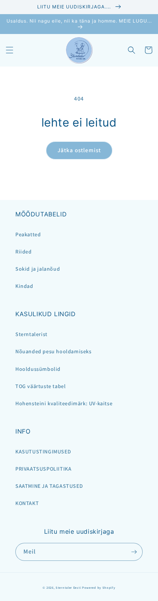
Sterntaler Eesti (68, 587)
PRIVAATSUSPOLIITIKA (43, 468)
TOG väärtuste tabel (40, 386)
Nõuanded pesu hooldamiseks (53, 351)
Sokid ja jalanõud (37, 268)
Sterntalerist (31, 334)
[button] (9, 50)
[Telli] (133, 552)
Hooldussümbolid (38, 368)
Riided (23, 251)
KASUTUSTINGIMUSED (43, 451)
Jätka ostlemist (79, 150)
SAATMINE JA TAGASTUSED (49, 485)
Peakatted (28, 234)
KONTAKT (27, 503)
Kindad (24, 286)
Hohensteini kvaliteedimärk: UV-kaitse (63, 403)
